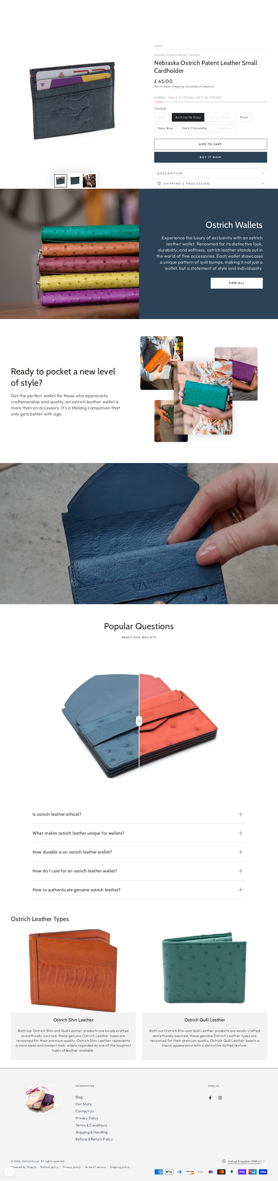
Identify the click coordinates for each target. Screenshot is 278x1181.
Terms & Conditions (91, 1125)
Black (163, 118)
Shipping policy (120, 1167)
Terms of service (95, 1167)
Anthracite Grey (188, 118)
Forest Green (220, 118)
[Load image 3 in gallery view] (89, 180)
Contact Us (85, 1111)
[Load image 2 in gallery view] (74, 180)
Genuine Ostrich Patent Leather (177, 55)
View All (237, 282)
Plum (245, 118)
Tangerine (224, 129)
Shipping (178, 86)
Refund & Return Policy (94, 1139)
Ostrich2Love (30, 1161)
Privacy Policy (87, 1118)
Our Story (84, 1104)
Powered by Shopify (24, 1167)
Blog (79, 1097)
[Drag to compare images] (139, 721)
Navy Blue (166, 129)
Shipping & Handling (92, 1132)
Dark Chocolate (194, 129)
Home (158, 46)
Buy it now (211, 157)
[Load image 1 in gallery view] (60, 180)
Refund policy (49, 1167)
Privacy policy (72, 1167)
